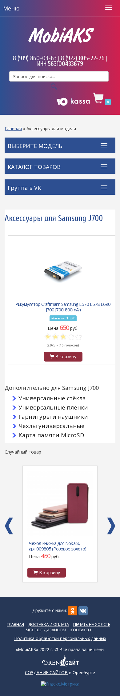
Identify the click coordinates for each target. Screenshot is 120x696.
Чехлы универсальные (51, 426)
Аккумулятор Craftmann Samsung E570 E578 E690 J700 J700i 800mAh (63, 306)
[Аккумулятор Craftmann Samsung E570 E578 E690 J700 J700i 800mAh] (63, 271)
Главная (13, 128)
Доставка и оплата (48, 624)
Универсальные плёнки (53, 407)
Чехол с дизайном (46, 630)
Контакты (80, 630)
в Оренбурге (60, 672)
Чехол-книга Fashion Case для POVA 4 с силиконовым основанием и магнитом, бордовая (57, 545)
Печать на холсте (91, 624)
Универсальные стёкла (52, 398)
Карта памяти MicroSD (51, 435)
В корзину (65, 356)
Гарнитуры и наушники (53, 417)
